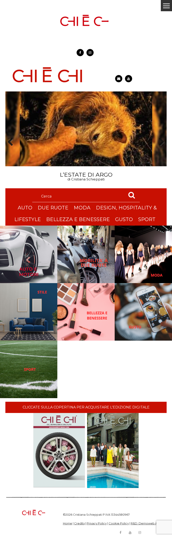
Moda (82, 208)
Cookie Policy (119, 523)
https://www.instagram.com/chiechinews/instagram (90, 52)
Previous (12, 149)
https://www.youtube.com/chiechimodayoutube (128, 78)
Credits (79, 523)
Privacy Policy (97, 523)
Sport (146, 219)
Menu (166, 5)
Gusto (124, 219)
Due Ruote (53, 208)
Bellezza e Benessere (78, 219)
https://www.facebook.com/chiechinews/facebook (80, 52)
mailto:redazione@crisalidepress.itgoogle (118, 78)
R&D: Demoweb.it (144, 523)
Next (160, 149)
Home (67, 523)
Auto (25, 208)
